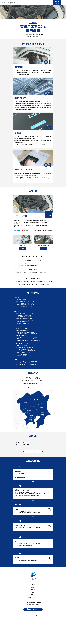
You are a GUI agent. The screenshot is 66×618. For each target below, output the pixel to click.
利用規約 (33, 595)
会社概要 (33, 589)
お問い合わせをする (34, 387)
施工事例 (33, 587)
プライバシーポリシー (33, 597)
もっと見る (33, 451)
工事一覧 (33, 584)
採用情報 (33, 592)
